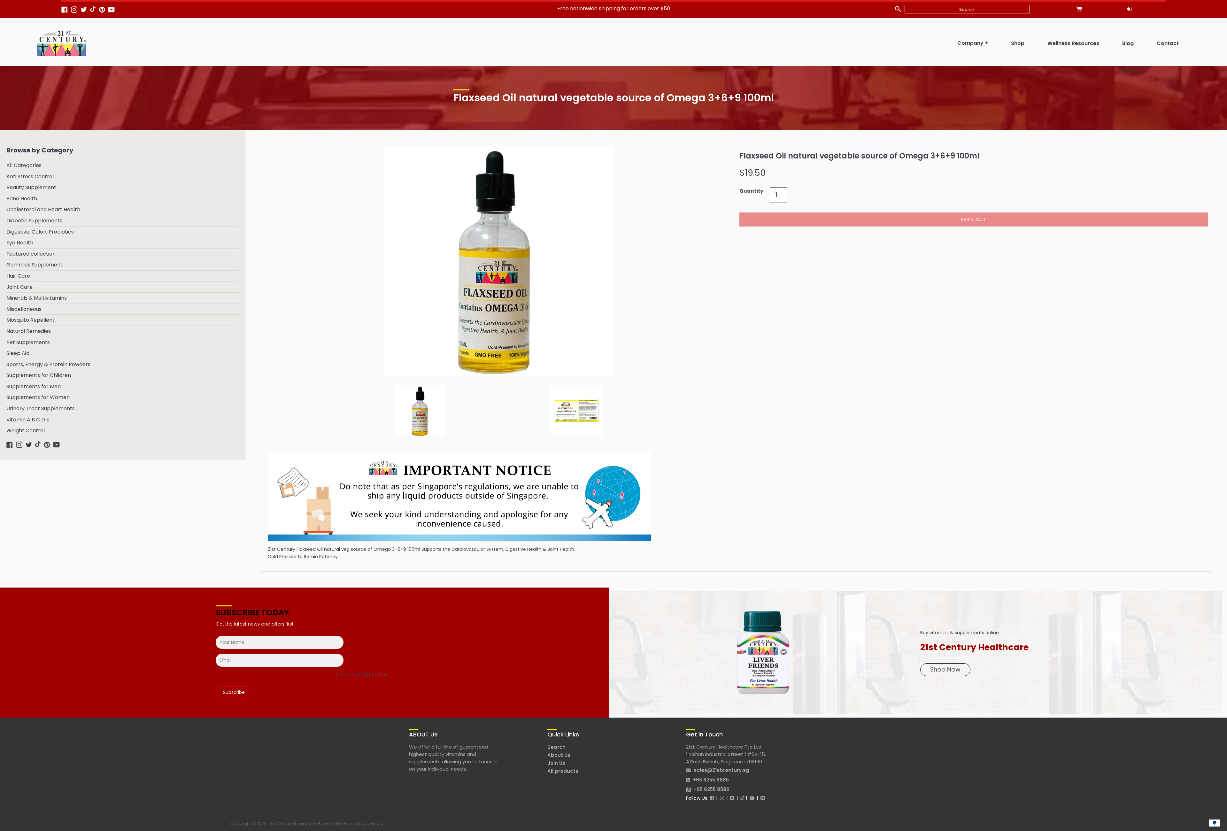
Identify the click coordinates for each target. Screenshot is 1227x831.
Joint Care (19, 287)
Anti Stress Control (30, 176)
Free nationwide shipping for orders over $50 (613, 8)
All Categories (24, 165)
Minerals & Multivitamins (36, 298)
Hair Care (18, 276)
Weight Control (25, 430)
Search (556, 747)
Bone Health (21, 198)
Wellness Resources (1073, 43)
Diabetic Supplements (34, 220)
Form (383, 675)
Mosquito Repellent (30, 320)
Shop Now (945, 669)
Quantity (751, 191)
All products (562, 771)
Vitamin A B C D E (27, 419)
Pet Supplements (28, 342)
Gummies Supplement (34, 264)
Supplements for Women (38, 397)
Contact (1168, 43)
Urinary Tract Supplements (40, 408)
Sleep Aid (17, 353)
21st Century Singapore (292, 823)
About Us (558, 755)
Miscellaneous (24, 309)
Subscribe (234, 692)
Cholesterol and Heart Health (43, 209)
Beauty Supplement (31, 187)
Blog (1128, 43)
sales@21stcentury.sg (721, 770)
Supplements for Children (38, 375)
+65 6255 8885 (711, 779)
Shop (1017, 43)
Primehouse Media (363, 823)
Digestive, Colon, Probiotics (40, 231)
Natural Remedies (28, 331)
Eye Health (19, 242)
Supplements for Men (33, 386)
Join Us (556, 763)
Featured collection (31, 254)
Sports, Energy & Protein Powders (48, 364)
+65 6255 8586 (711, 789)
